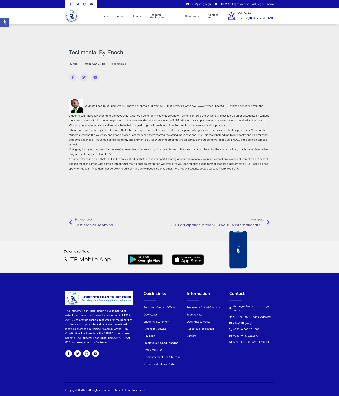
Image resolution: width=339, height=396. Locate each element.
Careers (191, 336)
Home (104, 16)
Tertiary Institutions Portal (159, 364)
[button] (4, 22)
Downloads (192, 16)
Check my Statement (156, 322)
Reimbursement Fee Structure (162, 357)
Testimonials (118, 64)
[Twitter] (84, 77)
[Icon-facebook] (68, 353)
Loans (137, 16)
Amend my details (155, 329)
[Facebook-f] (73, 77)
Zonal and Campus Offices (160, 307)
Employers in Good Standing (161, 343)
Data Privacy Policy (198, 322)
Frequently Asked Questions (204, 307)
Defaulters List (153, 350)
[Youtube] (95, 77)
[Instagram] (86, 353)
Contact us (213, 16)
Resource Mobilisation (157, 16)
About (120, 16)
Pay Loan (149, 336)
